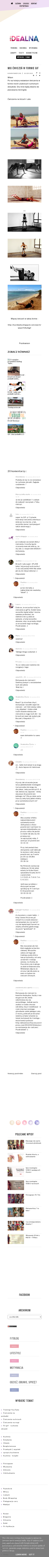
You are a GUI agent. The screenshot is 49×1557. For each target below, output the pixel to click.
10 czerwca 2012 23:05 (29, 762)
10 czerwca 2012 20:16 (34, 677)
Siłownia (7, 1520)
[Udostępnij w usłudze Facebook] (36, 76)
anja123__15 (21, 677)
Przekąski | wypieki (11, 1449)
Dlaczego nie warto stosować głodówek (33, 1142)
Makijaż (6, 1504)
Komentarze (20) (14, 73)
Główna (18, 3)
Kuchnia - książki (10, 1456)
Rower (6, 1514)
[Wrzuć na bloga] (36, 73)
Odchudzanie (9, 1473)
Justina (19, 561)
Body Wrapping (10, 1498)
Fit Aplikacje (8, 1526)
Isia (17, 514)
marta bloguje (21, 536)
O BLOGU (26, 3)
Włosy (6, 1492)
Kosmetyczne (32, 53)
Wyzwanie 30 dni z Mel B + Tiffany (33, 1236)
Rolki (5, 1523)
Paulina (24, 582)
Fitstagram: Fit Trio (33, 1195)
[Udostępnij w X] (39, 76)
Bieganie (7, 1517)
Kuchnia (23, 48)
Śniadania (7, 1440)
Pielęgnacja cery (10, 1501)
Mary (18, 636)
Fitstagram (8, 1463)
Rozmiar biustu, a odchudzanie (32, 1155)
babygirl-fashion (22, 910)
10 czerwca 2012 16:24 (33, 477)
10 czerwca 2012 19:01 (28, 635)
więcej (14, 1346)
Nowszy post (13, 1073)
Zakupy (13, 53)
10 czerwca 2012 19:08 (30, 648)
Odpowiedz (20, 488)
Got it (31, 1554)
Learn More (21, 1554)
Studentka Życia (22, 697)
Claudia (19, 762)
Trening (13, 48)
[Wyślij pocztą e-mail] (39, 73)
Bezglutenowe (9, 1446)
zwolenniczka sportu (24, 987)
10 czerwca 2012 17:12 (29, 561)
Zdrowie (7, 1470)
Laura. (18, 604)
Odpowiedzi (20, 578)
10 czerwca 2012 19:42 (29, 662)
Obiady (6, 1443)
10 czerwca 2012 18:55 (29, 604)
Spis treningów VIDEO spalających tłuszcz (33, 1170)
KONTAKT (34, 3)
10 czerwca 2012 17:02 (26, 514)
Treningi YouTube (11, 1410)
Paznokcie (7, 1489)
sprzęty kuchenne (11, 1452)
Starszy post (36, 1073)
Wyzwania (33, 48)
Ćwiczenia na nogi (11, 1422)
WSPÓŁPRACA (23, 6)
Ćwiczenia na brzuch (12, 1419)
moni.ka (19, 649)
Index (20, 1073)
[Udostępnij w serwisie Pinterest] (33, 76)
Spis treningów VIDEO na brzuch (32, 1182)
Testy (21, 53)
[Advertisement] (25, 453)
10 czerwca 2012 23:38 (33, 779)
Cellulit (6, 1495)
